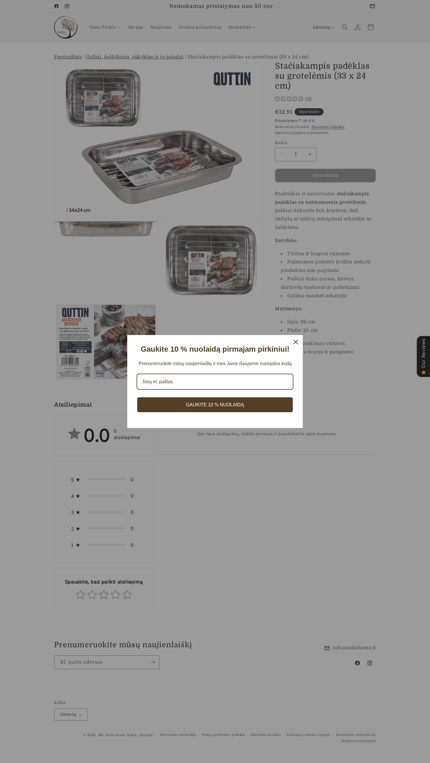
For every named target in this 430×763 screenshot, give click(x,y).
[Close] (296, 342)
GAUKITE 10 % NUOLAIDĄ (215, 404)
